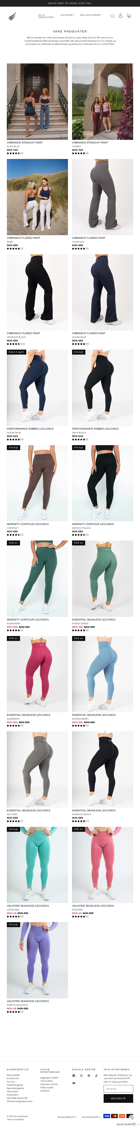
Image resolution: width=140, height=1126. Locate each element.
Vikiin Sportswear (20, 1116)
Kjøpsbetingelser (15, 1088)
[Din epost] (118, 1088)
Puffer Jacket (46, 1087)
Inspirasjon (12, 1094)
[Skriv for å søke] (112, 16)
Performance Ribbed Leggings (30, 428)
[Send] (114, 16)
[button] (126, 1124)
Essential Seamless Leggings (93, 619)
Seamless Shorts (49, 1084)
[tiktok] (96, 1075)
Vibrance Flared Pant (23, 237)
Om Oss (11, 1081)
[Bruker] (120, 16)
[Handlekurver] (129, 16)
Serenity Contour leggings (28, 524)
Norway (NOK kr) (66, 1117)
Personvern (12, 1091)
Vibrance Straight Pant (25, 142)
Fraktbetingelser (15, 1085)
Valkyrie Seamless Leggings (28, 905)
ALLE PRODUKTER (46, 16)
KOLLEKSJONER (90, 15)
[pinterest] (89, 1075)
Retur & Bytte (13, 1075)
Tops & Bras (46, 1080)
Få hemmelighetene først (19, 1101)
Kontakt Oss (13, 1078)
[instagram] (81, 1075)
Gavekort (45, 1090)
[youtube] (74, 1083)
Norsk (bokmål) (90, 1117)
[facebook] (74, 1075)
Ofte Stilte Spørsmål (17, 1098)
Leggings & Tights (49, 1077)
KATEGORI (67, 15)
